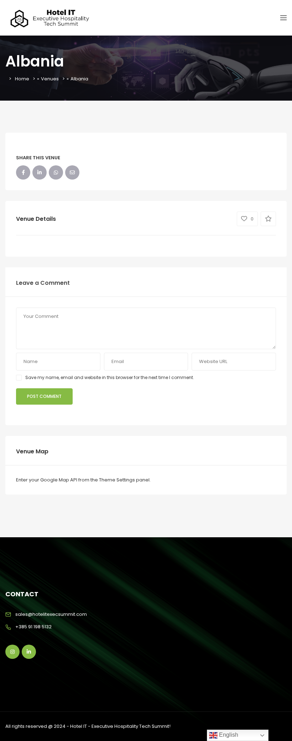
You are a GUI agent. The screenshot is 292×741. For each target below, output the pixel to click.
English (228, 735)
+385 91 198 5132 (33, 626)
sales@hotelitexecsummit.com (51, 614)
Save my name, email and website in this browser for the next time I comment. (109, 377)
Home (22, 78)
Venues (50, 78)
